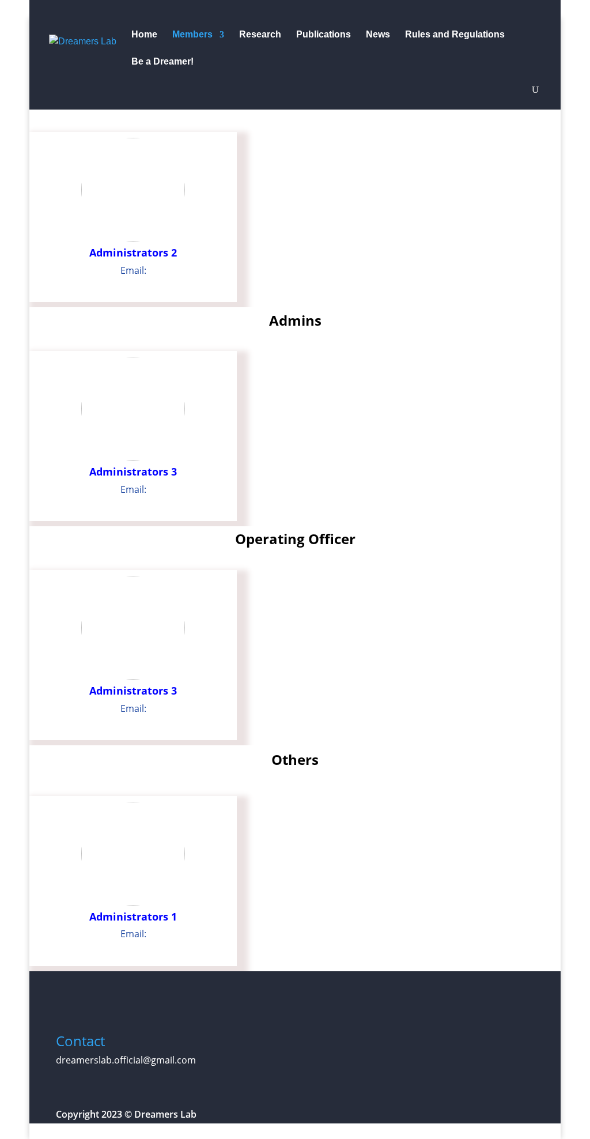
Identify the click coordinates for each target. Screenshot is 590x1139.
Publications (323, 35)
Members (192, 35)
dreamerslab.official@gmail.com (126, 1060)
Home (144, 35)
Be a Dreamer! (162, 62)
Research (260, 35)
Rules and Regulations (455, 35)
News (378, 35)
